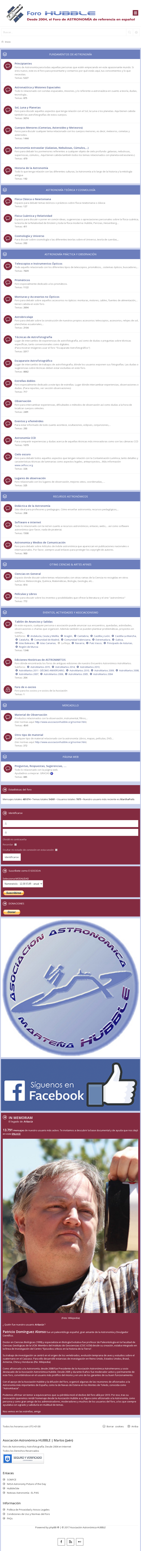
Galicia (119, 639)
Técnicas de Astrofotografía (33, 337)
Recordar (8, 844)
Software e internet (28, 522)
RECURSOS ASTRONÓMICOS (70, 496)
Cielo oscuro (23, 454)
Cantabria (82, 636)
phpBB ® (54, 1527)
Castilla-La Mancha (125, 636)
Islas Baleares (27, 643)
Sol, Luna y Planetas (28, 107)
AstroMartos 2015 (40, 667)
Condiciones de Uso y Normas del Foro (28, 1514)
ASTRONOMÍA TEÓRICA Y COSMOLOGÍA (70, 190)
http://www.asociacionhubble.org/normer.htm (60, 722)
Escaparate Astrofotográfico (33, 360)
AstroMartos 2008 (129, 670)
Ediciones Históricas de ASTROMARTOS (40, 659)
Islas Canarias (48, 643)
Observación (23, 401)
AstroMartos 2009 (104, 670)
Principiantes (23, 63)
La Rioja (65, 643)
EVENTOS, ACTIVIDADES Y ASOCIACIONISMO (70, 612)
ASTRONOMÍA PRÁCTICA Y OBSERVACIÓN (70, 254)
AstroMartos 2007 (28, 674)
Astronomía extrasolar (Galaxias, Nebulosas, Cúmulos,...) (51, 148)
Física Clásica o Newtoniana (33, 199)
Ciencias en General (28, 574)
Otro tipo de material (29, 735)
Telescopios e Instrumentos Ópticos (38, 263)
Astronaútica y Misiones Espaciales (37, 87)
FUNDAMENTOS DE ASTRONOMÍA (70, 54)
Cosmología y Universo (29, 236)
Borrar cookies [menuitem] (115, 1426)
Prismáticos (22, 280)
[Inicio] (70, 13)
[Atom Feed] (70, 1542)
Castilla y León (102, 636)
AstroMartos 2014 (65, 667)
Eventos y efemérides (29, 421)
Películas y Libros (26, 594)
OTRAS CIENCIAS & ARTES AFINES (70, 564)
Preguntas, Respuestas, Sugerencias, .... (40, 766)
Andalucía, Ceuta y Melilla (44, 636)
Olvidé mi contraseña (14, 839)
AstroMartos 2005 (78, 674)
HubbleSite (13, 1488)
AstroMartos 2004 (103, 674)
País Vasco (96, 643)
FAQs (10, 1518)
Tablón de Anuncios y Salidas (34, 621)
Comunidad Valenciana (77, 639)
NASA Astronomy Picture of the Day (26, 1484)
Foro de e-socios (25, 687)
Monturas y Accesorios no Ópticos (37, 296)
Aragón (68, 636)
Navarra (79, 643)
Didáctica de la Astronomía (32, 506)
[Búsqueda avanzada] (136, 32)
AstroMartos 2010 (79, 670)
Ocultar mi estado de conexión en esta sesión (28, 849)
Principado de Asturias (119, 643)
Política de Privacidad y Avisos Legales (28, 1509)
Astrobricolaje (24, 317)
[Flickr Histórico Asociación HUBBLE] (79, 1542)
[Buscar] (129, 32)
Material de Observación (31, 714)
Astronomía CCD (25, 438)
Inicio (8, 41)
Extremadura (103, 639)
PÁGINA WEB (71, 757)
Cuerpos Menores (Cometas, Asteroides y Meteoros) (49, 127)
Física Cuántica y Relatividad (33, 215)
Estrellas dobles (25, 381)
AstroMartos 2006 (53, 674)
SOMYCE (11, 1479)
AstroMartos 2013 (90, 667)
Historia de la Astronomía (31, 168)
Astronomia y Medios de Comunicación (40, 542)
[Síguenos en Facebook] (61, 1542)
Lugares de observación (30, 478)
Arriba (134, 1426)
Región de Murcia (28, 646)
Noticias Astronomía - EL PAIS (23, 1492)
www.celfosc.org (24, 465)
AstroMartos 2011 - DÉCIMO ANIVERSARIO (41, 670)
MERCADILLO (70, 705)
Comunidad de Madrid (46, 639)
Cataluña (24, 639)
